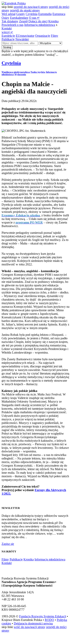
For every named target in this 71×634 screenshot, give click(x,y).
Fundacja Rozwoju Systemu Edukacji (42, 616)
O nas (34, 17)
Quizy (5, 17)
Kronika (53, 21)
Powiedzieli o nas (12, 24)
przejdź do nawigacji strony (31, 6)
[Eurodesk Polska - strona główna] (14, 3)
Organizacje (42, 35)
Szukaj (7, 47)
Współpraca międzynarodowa (16, 72)
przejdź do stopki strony (25, 10)
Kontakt (7, 28)
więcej (7, 32)
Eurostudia (45, 14)
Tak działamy (10, 21)
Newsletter (22, 39)
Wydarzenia (20, 74)
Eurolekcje (8, 35)
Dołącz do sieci (38, 21)
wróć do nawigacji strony (29, 627)
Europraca (58, 14)
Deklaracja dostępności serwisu (33, 623)
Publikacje (8, 39)
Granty (20, 14)
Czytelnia (31, 14)
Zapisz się (8, 543)
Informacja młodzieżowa (39, 24)
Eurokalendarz (19, 17)
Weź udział (8, 14)
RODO (49, 620)
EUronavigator (25, 35)
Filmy (54, 35)
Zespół (23, 21)
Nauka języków (38, 72)
